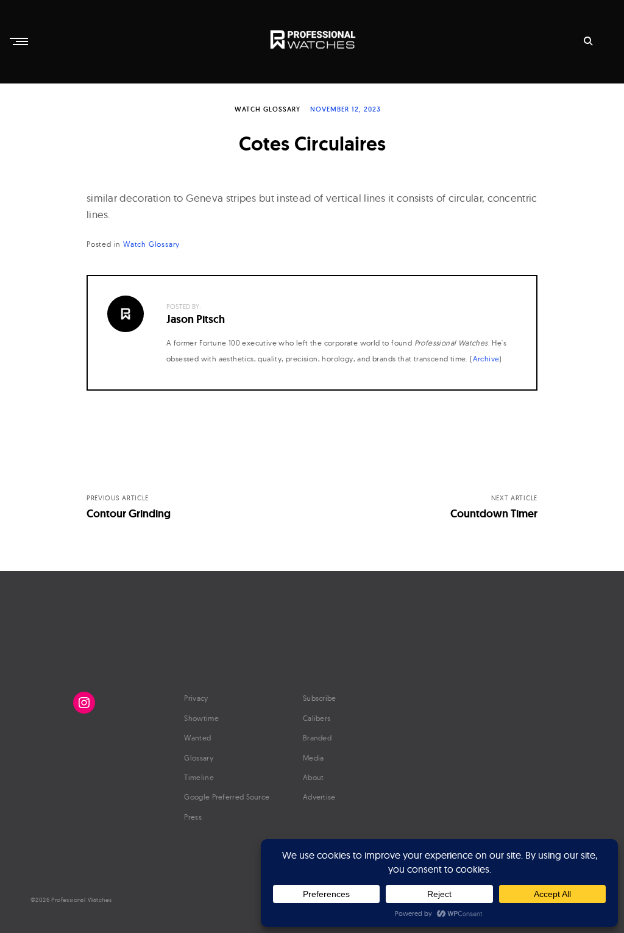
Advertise (319, 796)
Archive (486, 358)
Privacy (196, 698)
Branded (317, 737)
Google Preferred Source (226, 796)
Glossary (198, 757)
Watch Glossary (267, 109)
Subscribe (319, 698)
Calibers (316, 718)
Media (313, 757)
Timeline (198, 777)
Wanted (197, 737)
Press (193, 816)
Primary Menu (20, 41)
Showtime (201, 718)
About (313, 777)
